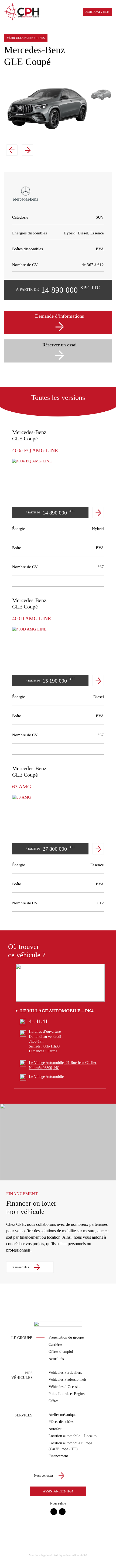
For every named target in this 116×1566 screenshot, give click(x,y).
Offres (53, 1401)
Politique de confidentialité (70, 1555)
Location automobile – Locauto (73, 1436)
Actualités (56, 1359)
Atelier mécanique (62, 1415)
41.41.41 (38, 1021)
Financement (58, 1456)
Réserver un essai (59, 344)
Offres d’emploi (61, 1352)
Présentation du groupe (66, 1337)
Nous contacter (43, 1475)
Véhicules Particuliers (65, 1373)
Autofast (55, 1429)
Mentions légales (39, 1555)
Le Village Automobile (46, 1077)
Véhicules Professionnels (67, 1380)
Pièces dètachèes (61, 1422)
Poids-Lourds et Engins (66, 1394)
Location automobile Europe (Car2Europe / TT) (70, 1446)
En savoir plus (20, 1267)
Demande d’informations (59, 316)
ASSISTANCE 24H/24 (97, 11)
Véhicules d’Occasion (65, 1387)
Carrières (55, 1345)
